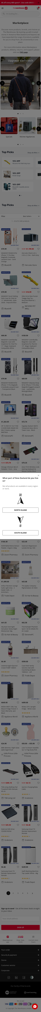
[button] (35, 1006)
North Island (20, 510)
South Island (20, 533)
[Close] (38, 475)
